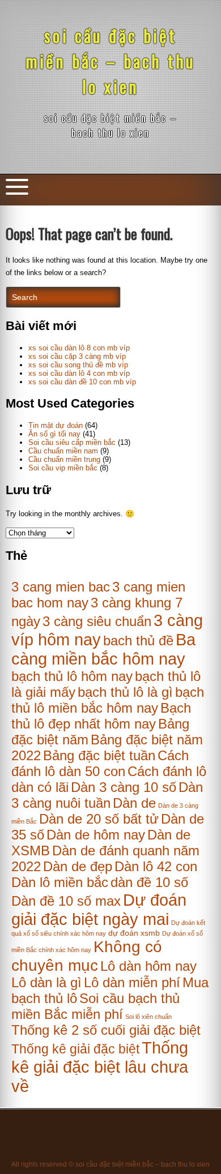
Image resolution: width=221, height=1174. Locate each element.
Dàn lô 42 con (155, 866)
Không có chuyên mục (86, 955)
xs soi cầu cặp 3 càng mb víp (77, 356)
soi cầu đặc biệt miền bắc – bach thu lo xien (111, 61)
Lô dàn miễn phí (132, 982)
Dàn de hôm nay (95, 834)
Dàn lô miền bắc (59, 882)
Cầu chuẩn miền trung (64, 459)
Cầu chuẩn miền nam (63, 451)
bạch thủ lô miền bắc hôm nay (107, 699)
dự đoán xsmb (134, 933)
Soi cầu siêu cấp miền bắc (72, 442)
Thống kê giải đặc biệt (75, 1049)
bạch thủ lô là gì (125, 692)
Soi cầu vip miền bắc (62, 468)
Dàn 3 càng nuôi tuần (107, 795)
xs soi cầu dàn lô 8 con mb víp (79, 348)
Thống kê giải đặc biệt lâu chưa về (99, 1066)
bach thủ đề (138, 640)
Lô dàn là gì (46, 982)
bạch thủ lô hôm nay (72, 676)
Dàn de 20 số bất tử (99, 818)
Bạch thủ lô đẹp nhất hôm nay (101, 715)
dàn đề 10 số (149, 882)
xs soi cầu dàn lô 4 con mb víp (79, 373)
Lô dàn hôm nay (148, 966)
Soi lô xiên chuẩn (148, 1016)
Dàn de (134, 803)
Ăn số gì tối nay (54, 434)
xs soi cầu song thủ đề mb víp (78, 365)
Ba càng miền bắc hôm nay (103, 649)
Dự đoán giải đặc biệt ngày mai (98, 909)
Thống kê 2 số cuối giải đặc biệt (106, 1030)
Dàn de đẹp (77, 866)
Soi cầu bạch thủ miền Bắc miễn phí (95, 1006)
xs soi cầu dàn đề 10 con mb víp (82, 382)
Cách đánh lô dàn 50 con (100, 763)
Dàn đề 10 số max (66, 901)
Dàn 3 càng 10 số (123, 787)
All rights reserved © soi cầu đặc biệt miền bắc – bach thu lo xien (110, 1164)
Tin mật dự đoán (55, 425)
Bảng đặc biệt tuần (99, 755)
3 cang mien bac (60, 586)
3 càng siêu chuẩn (96, 621)
